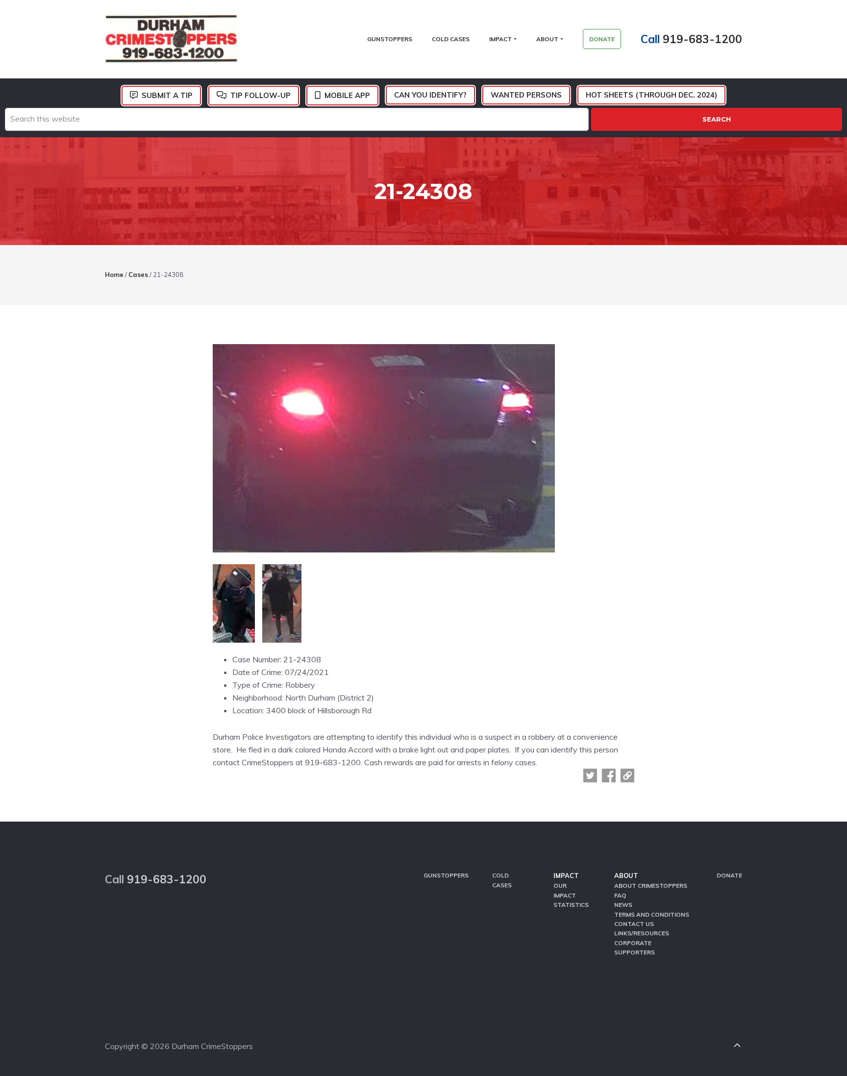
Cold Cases (502, 880)
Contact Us (634, 923)
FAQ (620, 895)
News (623, 904)
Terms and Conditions (651, 914)
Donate (729, 875)
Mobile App (347, 95)
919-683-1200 (702, 39)
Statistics (571, 904)
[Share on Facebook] (609, 775)
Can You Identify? (430, 95)
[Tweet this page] (590, 775)
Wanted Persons (526, 95)
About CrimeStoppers (650, 885)
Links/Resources (641, 933)
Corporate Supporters (634, 947)
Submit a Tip (167, 95)
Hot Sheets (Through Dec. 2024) (651, 95)
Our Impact (564, 890)
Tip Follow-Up (260, 95)
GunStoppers (446, 875)
